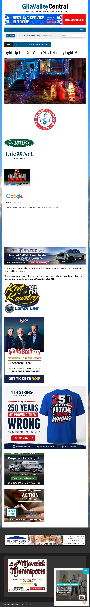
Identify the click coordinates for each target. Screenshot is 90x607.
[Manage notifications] (84, 602)
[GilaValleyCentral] (44, 8)
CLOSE (86, 571)
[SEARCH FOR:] (72, 35)
